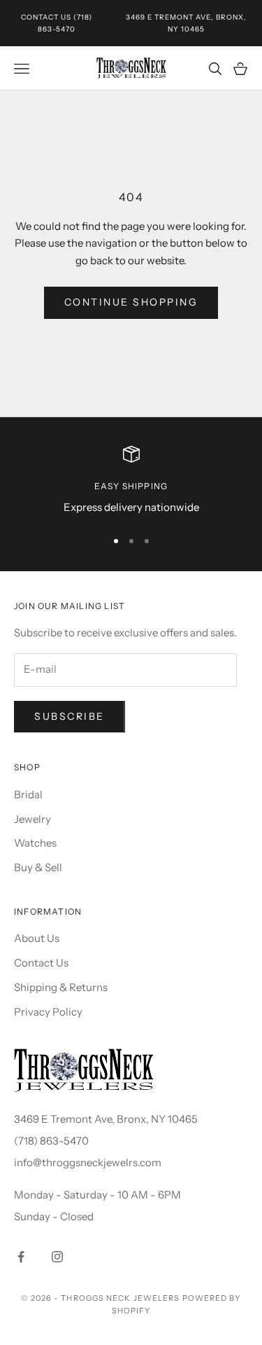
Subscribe (69, 716)
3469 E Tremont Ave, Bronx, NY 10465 (106, 1119)
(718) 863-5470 (51, 1140)
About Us (36, 938)
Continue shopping (131, 302)
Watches (35, 842)
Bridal (28, 794)
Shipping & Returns (61, 987)
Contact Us (46, 17)
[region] (131, 481)
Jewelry (32, 819)
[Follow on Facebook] (21, 1257)
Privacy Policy (48, 1011)
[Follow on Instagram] (57, 1257)
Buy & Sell (38, 867)
